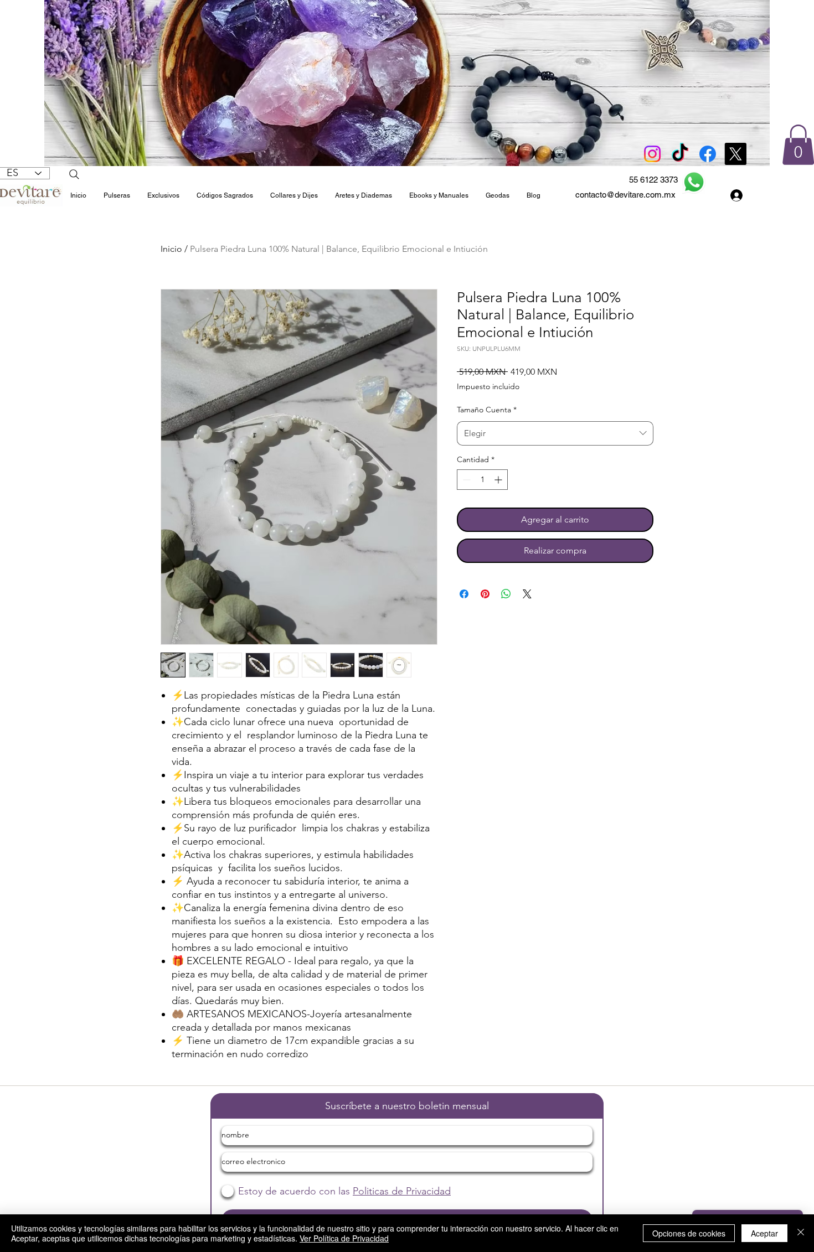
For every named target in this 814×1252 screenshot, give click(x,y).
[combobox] (555, 433)
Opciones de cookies (688, 1233)
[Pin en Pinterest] (485, 594)
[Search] (74, 174)
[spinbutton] (482, 479)
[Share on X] (527, 594)
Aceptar (764, 1233)
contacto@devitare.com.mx (625, 194)
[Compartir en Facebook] (464, 594)
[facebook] (708, 154)
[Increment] (499, 479)
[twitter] (735, 154)
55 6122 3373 (653, 179)
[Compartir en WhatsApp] (506, 594)
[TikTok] (680, 154)
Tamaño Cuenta (487, 410)
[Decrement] (465, 479)
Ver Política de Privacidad (344, 1238)
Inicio (171, 249)
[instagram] (652, 154)
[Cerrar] (800, 1233)
